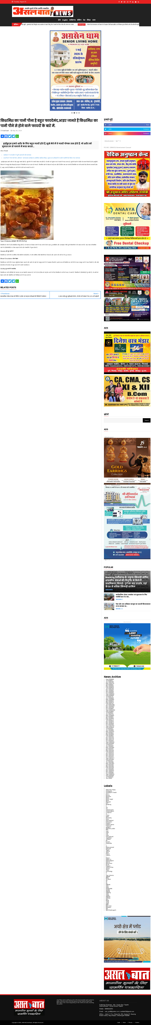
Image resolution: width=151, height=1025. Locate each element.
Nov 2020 (110, 771)
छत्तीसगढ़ (108, 898)
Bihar (107, 800)
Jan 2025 (110, 705)
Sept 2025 (110, 694)
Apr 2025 (110, 700)
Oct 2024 (110, 709)
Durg (107, 819)
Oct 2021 (110, 757)
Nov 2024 (110, 707)
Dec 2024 (110, 706)
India (107, 835)
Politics (108, 855)
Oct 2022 (110, 741)
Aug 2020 (110, 775)
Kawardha (109, 843)
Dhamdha (109, 818)
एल (106, 883)
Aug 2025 (110, 695)
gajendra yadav (110, 828)
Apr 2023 (110, 733)
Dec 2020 (110, 770)
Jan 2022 (110, 753)
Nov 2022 (110, 739)
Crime (107, 815)
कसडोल (108, 890)
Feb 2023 (110, 735)
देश (84, 20)
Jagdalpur (109, 838)
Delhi (107, 816)
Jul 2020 (109, 777)
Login (118, 1022)
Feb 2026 (110, 687)
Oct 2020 (110, 773)
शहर (107, 909)
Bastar (108, 795)
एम (106, 882)
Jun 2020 (109, 778)
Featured (108, 826)
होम (59, 20)
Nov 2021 (110, 755)
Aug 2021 (110, 759)
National (108, 848)
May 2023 (110, 731)
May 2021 (110, 763)
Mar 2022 (110, 750)
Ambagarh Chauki (111, 792)
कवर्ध (107, 886)
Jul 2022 (109, 745)
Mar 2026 (110, 686)
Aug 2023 (110, 727)
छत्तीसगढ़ (72, 20)
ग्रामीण (107, 895)
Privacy (130, 1022)
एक (106, 880)
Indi (107, 834)
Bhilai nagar (109, 799)
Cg (106, 807)
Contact (137, 1022)
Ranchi (108, 862)
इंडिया (107, 878)
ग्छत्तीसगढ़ (108, 892)
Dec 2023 (110, 722)
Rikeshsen (109, 863)
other (107, 852)
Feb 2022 (110, 751)
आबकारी (108, 876)
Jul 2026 (109, 680)
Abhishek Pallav (111, 790)
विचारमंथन (108, 907)
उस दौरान (108, 879)
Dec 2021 (110, 754)
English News (110, 824)
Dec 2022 (110, 738)
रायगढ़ (107, 902)
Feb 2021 (110, 767)
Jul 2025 (109, 696)
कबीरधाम (108, 884)
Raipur (108, 858)
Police (108, 854)
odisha (108, 851)
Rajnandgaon (110, 860)
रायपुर (107, 903)
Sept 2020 (110, 774)
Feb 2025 (110, 703)
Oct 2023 (110, 725)
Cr (106, 814)
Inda (107, 831)
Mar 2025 (110, 702)
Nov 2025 (110, 691)
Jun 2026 (110, 682)
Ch (106, 808)
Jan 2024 (110, 721)
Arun (107, 794)
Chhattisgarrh (110, 811)
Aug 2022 (110, 743)
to (106, 872)
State (107, 870)
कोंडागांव (108, 891)
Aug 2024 (110, 711)
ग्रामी (107, 894)
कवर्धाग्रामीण (109, 888)
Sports (108, 868)
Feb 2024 (110, 719)
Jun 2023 (110, 730)
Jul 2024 (109, 713)
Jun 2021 (110, 762)
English (65, 20)
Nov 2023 (110, 723)
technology (109, 871)
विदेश (89, 20)
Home (124, 1022)
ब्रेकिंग (79, 20)
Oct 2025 (110, 692)
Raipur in (108, 859)
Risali (107, 864)
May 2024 (110, 715)
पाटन (107, 899)
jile (107, 840)
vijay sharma (110, 875)
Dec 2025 (110, 690)
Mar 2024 (110, 718)
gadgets (108, 827)
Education (109, 822)
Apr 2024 (110, 717)
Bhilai (107, 798)
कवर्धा (107, 887)
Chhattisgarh (110, 810)
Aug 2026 (110, 679)
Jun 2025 (110, 698)
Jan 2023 (110, 737)
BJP (107, 803)
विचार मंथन (108, 906)
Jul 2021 (109, 761)
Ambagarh (106, 24)
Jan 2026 (110, 688)
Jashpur (108, 839)
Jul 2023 (109, 729)
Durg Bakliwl (109, 820)
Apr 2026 (110, 684)
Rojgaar (108, 866)
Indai (107, 832)
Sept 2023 (110, 726)
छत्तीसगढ (108, 896)
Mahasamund (110, 847)
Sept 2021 (110, 758)
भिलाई (107, 901)
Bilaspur (108, 802)
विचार (107, 905)
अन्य (93, 20)
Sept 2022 (110, 742)
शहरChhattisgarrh (111, 910)
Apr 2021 (110, 765)
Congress (109, 812)
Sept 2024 (110, 710)
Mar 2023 (110, 734)
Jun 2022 (110, 746)
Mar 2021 (110, 766)
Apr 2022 (110, 749)
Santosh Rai (109, 867)
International (109, 836)
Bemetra (108, 796)
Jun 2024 (110, 714)
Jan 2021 (110, 769)
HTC (107, 830)
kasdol (108, 842)
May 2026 (110, 683)
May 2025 (110, 699)
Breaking (108, 804)
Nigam (108, 850)
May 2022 (110, 747)
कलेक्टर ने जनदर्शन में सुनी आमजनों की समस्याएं (17, 155)
